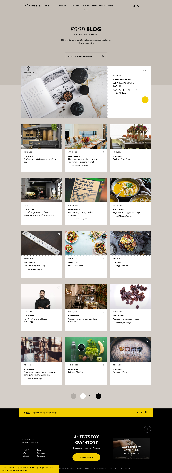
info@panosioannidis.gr (30, 443)
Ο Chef (25, 450)
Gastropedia (41, 453)
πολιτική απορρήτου (9, 470)
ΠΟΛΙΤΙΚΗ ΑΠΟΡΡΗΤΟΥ (115, 468)
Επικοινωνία (41, 456)
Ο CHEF (86, 6)
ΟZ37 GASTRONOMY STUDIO (102, 6)
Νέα (24, 453)
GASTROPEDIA (74, 6)
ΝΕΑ (85, 10)
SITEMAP (128, 468)
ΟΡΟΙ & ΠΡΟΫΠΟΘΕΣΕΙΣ (98, 468)
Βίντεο (39, 450)
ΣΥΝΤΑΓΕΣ (62, 6)
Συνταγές (26, 456)
